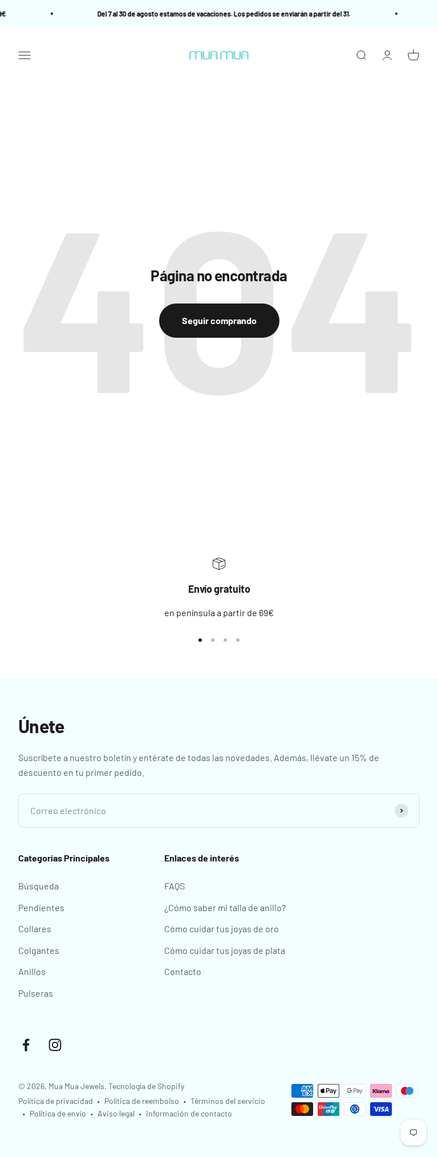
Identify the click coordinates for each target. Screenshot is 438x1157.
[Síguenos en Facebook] (26, 1045)
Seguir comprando (219, 320)
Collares (34, 928)
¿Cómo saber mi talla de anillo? (225, 907)
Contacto (182, 971)
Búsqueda (38, 885)
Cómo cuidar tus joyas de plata (224, 950)
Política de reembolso (141, 1101)
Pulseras (35, 993)
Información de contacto (189, 1113)
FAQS (174, 885)
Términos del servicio (227, 1101)
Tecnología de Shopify (146, 1086)
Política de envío (58, 1113)
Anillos (32, 971)
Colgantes (38, 950)
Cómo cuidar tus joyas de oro (221, 928)
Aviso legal (116, 1113)
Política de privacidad (55, 1101)
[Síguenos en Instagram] (55, 1045)
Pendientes (41, 907)
